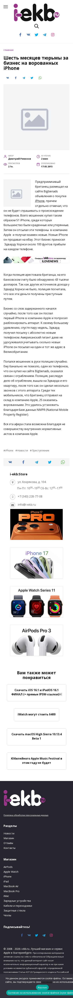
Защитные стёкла (14, 910)
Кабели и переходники (18, 905)
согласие (47, 981)
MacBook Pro (11, 891)
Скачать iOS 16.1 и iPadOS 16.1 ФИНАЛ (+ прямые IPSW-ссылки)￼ (36, 692)
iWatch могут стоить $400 (36, 714)
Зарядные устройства (17, 900)
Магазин (9, 838)
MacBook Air (11, 886)
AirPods (8, 867)
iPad (6, 881)
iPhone (39, 201)
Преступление (40, 450)
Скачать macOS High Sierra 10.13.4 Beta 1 (37, 736)
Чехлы (7, 915)
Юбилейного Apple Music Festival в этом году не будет (36, 760)
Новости (22, 450)
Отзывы (8, 843)
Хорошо (42, 987)
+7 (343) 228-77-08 (30, 496)
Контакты (9, 848)
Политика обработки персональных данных (26, 815)
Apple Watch (11, 871)
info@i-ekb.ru (27, 505)
